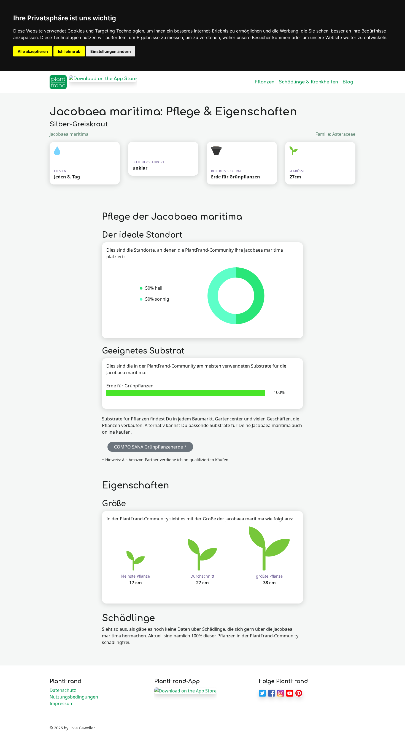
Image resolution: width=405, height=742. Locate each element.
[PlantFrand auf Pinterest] (298, 692)
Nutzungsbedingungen (74, 697)
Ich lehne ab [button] (69, 51)
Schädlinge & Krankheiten (308, 82)
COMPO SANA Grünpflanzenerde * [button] (150, 447)
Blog (347, 82)
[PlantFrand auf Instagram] (280, 692)
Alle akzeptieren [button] (33, 51)
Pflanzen (264, 82)
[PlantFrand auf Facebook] (271, 692)
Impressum (62, 703)
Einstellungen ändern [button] (110, 51)
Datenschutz (63, 690)
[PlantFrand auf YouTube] (289, 692)
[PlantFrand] (58, 82)
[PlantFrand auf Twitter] (262, 692)
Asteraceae (343, 134)
